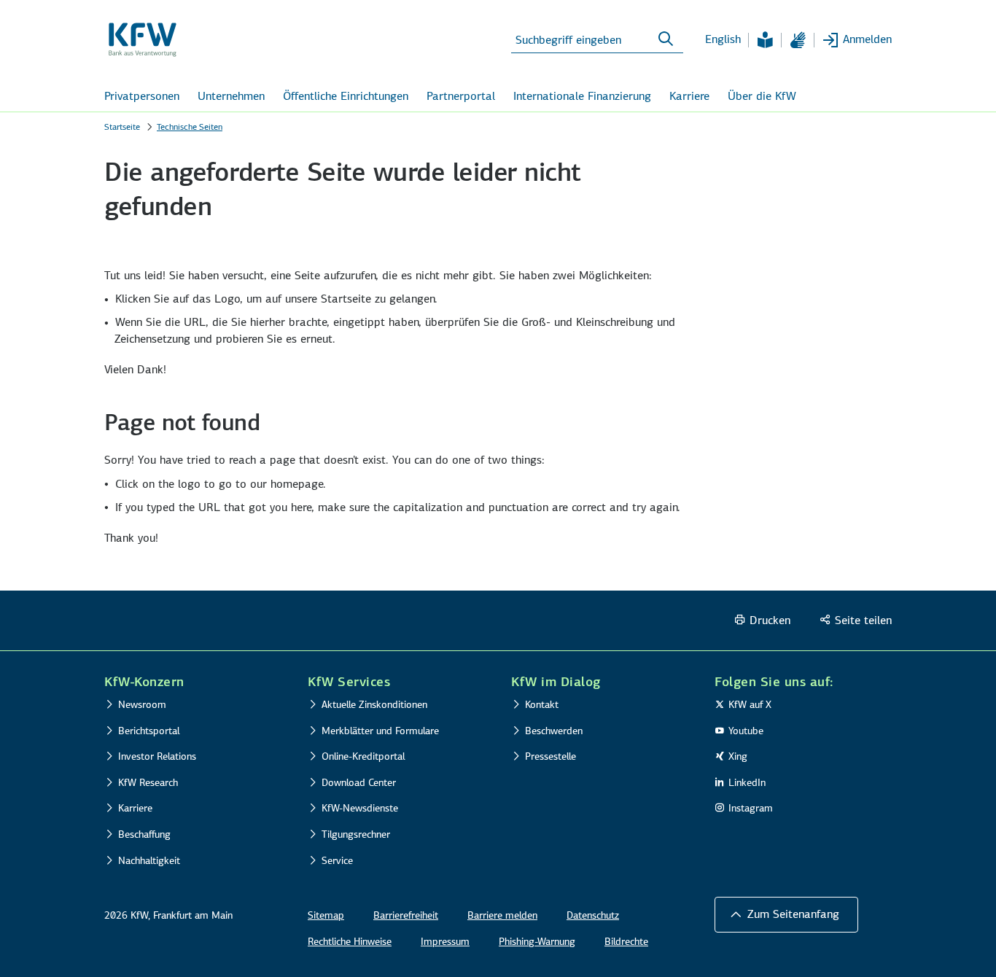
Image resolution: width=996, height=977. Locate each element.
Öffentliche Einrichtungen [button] (345, 96)
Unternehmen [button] (231, 96)
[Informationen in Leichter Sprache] (765, 40)
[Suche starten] (666, 39)
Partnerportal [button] (461, 96)
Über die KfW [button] (762, 96)
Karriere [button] (689, 96)
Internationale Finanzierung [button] (582, 96)
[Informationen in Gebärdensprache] (797, 40)
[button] (786, 914)
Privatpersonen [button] (141, 96)
